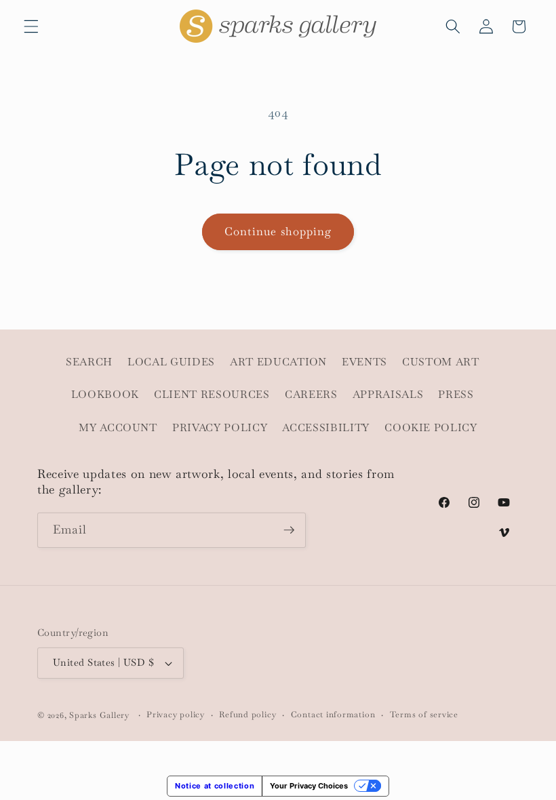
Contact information (333, 714)
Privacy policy (175, 714)
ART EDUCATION (278, 362)
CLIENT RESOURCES (212, 394)
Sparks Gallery (99, 715)
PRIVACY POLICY (219, 428)
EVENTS (364, 362)
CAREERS (311, 394)
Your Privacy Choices (309, 786)
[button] (31, 26)
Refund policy (247, 714)
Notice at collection (214, 786)
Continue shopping (278, 231)
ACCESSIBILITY (326, 428)
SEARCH (89, 362)
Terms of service (424, 714)
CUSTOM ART (440, 362)
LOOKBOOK (105, 394)
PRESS (455, 394)
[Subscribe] (289, 530)
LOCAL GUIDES (171, 362)
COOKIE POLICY (430, 428)
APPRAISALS (388, 394)
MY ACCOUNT (118, 428)
